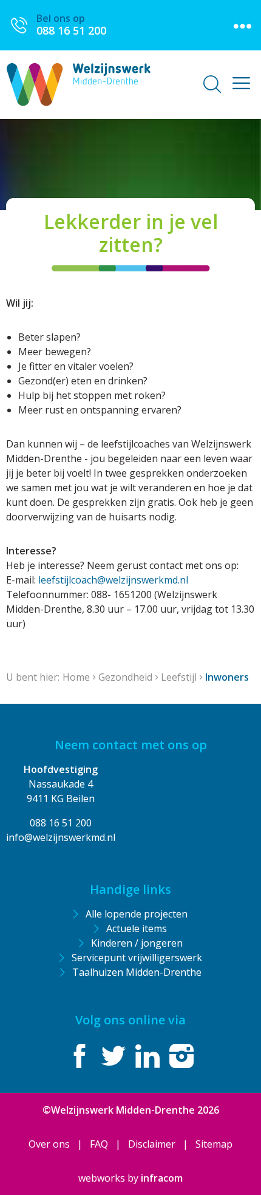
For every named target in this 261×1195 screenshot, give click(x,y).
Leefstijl (179, 677)
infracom (162, 1178)
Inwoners (227, 677)
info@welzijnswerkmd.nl (60, 837)
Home (76, 677)
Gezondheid (125, 677)
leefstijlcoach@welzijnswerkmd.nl (113, 580)
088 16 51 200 (61, 822)
